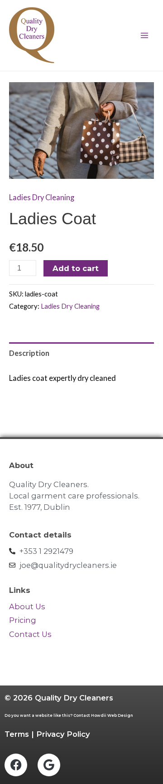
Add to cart (76, 268)
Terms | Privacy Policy (47, 734)
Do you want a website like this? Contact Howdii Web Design (69, 715)
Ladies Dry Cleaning (41, 197)
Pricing (22, 620)
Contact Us (31, 634)
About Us (27, 606)
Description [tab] (29, 353)
